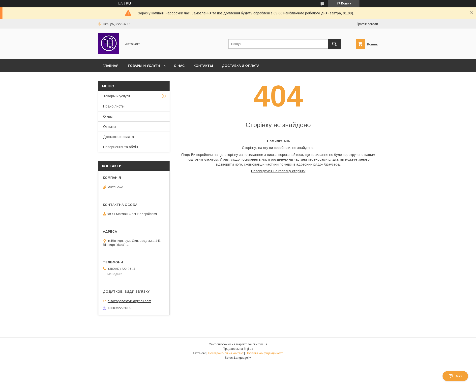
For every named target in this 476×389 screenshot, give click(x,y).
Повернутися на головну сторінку (278, 171)
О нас (179, 66)
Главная (111, 66)
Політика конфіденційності (264, 353)
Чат (459, 376)
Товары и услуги (143, 66)
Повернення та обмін (120, 147)
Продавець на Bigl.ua (238, 349)
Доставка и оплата (240, 66)
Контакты (203, 66)
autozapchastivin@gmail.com (129, 301)
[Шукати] (334, 44)
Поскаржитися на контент (225, 353)
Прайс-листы (113, 106)
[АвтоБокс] (108, 53)
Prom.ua (261, 344)
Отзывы (109, 127)
